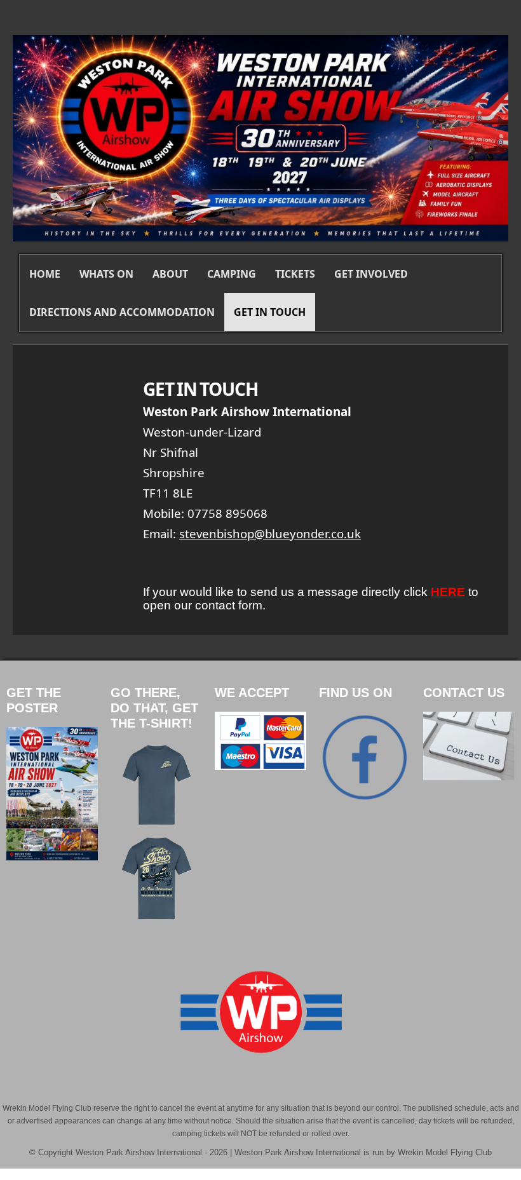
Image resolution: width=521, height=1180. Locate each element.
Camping (231, 274)
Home (44, 274)
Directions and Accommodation (122, 312)
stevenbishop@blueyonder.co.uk (270, 533)
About (170, 274)
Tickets (295, 274)
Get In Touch (270, 312)
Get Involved (371, 274)
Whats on (106, 274)
